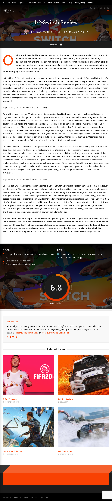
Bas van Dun (13, 321)
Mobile (49, 2)
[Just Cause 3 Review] (28, 446)
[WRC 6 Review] (83, 446)
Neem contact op (41, 497)
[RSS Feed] (91, 8)
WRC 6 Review (65, 451)
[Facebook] (97, 8)
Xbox (14, 2)
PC (4, 2)
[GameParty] (8, 12)
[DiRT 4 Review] (83, 394)
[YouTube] (101, 8)
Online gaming (79, 2)
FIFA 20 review (10, 399)
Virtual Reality (59, 2)
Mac (8, 2)
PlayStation (22, 2)
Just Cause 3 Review (13, 451)
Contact (90, 2)
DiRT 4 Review (65, 399)
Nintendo (32, 2)
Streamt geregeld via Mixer (26, 332)
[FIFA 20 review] (28, 394)
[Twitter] (94, 8)
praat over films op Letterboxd (55, 332)
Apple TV (41, 2)
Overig (69, 2)
